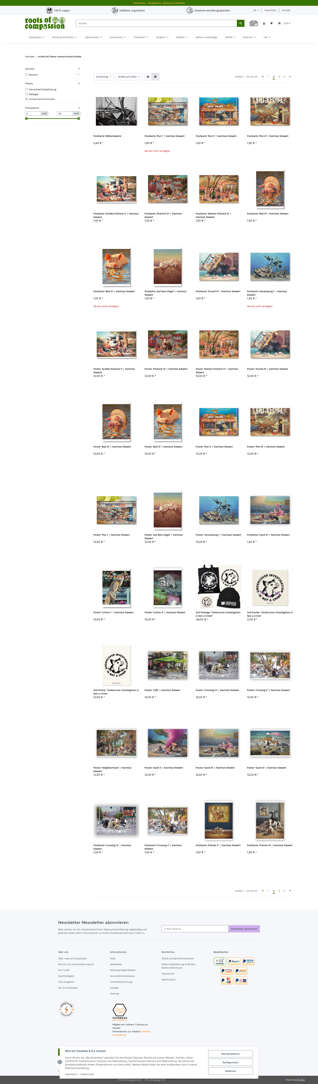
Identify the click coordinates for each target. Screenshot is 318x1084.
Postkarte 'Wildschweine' (107, 136)
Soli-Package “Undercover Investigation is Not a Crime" (218, 614)
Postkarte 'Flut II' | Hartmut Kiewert (216, 136)
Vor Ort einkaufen (68, 987)
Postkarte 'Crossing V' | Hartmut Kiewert (163, 847)
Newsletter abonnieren (244, 928)
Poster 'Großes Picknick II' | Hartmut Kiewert (114, 370)
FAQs (113, 958)
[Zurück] (263, 76)
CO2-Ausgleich (66, 981)
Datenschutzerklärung (116, 929)
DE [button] (254, 10)
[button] (264, 23)
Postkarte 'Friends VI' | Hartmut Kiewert (270, 845)
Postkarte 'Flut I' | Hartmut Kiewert (165, 136)
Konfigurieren (230, 1062)
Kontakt (286, 10)
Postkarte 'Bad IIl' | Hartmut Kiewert (268, 213)
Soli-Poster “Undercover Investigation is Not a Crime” (116, 692)
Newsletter (271, 10)
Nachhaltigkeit (66, 976)
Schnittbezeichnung (121, 981)
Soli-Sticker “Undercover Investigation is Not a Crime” (270, 614)
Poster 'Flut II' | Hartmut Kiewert (214, 446)
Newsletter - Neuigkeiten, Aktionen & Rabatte (159, 2)
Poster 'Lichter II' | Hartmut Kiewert (165, 612)
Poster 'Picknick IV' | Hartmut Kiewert (166, 368)
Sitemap (114, 993)
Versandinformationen (122, 976)
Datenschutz (87, 1074)
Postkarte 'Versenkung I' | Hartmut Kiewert (267, 293)
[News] (253, 23)
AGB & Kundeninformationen (178, 958)
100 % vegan (62, 10)
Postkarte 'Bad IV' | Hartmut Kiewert (114, 291)
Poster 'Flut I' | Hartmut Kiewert (111, 534)
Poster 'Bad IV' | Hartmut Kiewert (164, 446)
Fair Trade (63, 970)
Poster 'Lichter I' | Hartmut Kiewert (113, 612)
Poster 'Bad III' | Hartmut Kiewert (112, 446)
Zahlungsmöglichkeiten (123, 970)
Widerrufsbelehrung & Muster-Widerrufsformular (179, 966)
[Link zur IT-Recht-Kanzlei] (66, 1009)
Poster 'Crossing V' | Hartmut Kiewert (268, 690)
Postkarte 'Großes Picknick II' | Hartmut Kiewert (116, 215)
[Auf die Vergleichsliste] (125, 94)
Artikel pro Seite (127, 76)
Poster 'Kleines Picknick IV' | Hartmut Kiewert (217, 370)
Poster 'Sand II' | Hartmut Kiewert (164, 767)
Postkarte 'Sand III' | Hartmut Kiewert (268, 534)
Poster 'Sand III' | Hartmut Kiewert (215, 767)
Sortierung (102, 76)
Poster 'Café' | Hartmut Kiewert (162, 690)
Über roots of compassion (72, 958)
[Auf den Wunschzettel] (133, 94)
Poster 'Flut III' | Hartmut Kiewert (266, 446)
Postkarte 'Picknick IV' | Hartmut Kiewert (163, 215)
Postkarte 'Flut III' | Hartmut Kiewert (268, 136)
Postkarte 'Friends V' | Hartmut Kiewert (218, 845)
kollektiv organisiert (132, 10)
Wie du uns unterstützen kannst (76, 964)
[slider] (26, 118)
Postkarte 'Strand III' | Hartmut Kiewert (218, 291)
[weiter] (290, 76)
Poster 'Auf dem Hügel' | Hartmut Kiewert (164, 536)
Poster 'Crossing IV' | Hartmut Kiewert (217, 690)
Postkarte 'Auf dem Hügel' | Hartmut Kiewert (165, 293)
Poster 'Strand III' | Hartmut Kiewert (267, 368)
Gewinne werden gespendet (212, 10)
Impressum (71, 1074)
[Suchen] (240, 23)
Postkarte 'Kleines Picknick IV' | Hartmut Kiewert (213, 215)
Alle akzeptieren (230, 1053)
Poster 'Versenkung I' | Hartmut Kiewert (218, 534)
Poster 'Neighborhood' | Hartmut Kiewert (112, 769)
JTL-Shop (301, 1079)
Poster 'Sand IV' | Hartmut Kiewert (266, 767)
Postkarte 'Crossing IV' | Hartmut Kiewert (112, 847)
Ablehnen (230, 1071)
